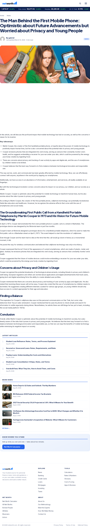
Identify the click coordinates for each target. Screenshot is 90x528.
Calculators (68, 472)
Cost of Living (69, 482)
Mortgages (42, 485)
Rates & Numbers (70, 475)
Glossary (67, 479)
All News (6, 428)
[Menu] (86, 3)
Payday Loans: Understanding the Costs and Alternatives (28, 355)
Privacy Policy (58, 525)
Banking (41, 475)
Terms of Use (70, 525)
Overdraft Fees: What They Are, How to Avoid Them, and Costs (30, 369)
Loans (40, 482)
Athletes (5, 511)
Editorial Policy (83, 525)
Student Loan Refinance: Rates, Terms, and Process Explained (30, 341)
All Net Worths (7, 504)
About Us (41, 501)
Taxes (40, 491)
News (9, 15)
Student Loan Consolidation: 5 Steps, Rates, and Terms (28, 362)
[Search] (80, 3)
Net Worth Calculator (13, 447)
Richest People (7, 508)
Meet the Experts (44, 508)
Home (2, 15)
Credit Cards (42, 479)
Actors (4, 517)
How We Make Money (46, 511)
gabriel (11, 38)
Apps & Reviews (70, 485)
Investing (41, 488)
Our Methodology (44, 504)
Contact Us (42, 514)
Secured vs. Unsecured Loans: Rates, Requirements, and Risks (31, 348)
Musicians (5, 514)
